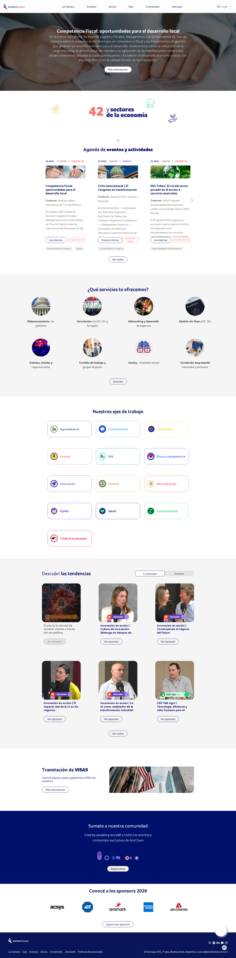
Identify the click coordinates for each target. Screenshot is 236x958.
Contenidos (56, 951)
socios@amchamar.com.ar (212, 951)
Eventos (34, 951)
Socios (44, 951)
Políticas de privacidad (90, 951)
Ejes (25, 951)
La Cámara (14, 951)
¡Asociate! (70, 951)
